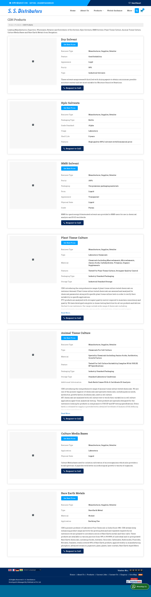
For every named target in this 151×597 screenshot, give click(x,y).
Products (98, 10)
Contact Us (113, 574)
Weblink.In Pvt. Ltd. (34, 582)
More (129, 10)
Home (73, 10)
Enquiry (123, 574)
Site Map (133, 574)
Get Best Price (69, 44)
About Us (84, 10)
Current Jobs (101, 574)
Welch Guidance (114, 10)
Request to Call (73, 88)
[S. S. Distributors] (25, 10)
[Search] (137, 10)
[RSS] (140, 574)
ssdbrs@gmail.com (20, 3)
